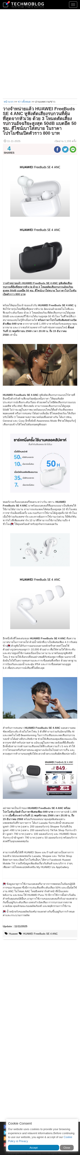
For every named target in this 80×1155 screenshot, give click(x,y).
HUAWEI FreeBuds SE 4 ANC (40, 933)
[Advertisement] (40, 53)
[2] (8, 645)
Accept (34, 1147)
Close (66, 1147)
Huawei (13, 933)
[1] (12, 524)
